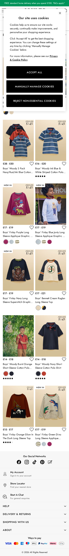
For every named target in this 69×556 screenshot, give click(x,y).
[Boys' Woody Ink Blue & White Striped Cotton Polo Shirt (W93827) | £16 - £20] (50, 140)
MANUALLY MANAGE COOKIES (34, 86)
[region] (35, 60)
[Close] (60, 13)
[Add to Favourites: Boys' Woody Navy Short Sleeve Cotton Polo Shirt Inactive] (64, 359)
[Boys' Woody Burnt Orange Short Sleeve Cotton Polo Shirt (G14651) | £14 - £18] (18, 335)
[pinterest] (42, 462)
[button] (34, 506)
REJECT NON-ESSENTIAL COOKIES (34, 101)
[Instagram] (27, 462)
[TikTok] (34, 462)
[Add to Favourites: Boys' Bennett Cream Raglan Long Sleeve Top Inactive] (64, 293)
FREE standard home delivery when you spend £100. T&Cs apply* (34, 3)
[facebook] (19, 462)
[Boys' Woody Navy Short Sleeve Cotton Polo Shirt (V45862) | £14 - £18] (50, 335)
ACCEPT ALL (34, 72)
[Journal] (50, 462)
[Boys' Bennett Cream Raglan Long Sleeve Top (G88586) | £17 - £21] (50, 270)
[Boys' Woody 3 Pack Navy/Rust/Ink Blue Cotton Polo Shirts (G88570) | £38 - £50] (18, 140)
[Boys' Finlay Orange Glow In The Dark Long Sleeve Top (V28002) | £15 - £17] (18, 406)
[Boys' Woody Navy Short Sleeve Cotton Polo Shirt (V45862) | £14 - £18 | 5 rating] (50, 378)
